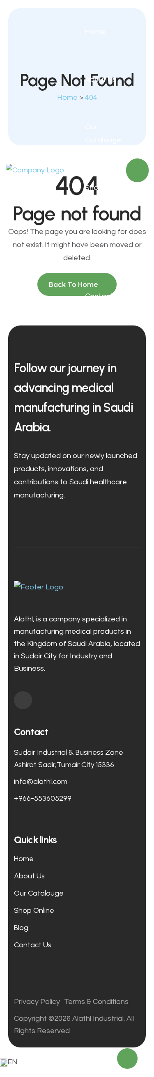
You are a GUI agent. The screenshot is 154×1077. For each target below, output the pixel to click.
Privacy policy (37, 1002)
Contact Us (99, 302)
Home (95, 31)
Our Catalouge (103, 133)
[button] (77, 1062)
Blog (92, 248)
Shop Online (95, 194)
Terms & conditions (96, 1002)
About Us (100, 79)
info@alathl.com (40, 781)
